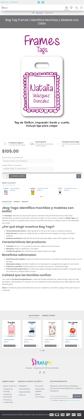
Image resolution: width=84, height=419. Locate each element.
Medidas (25, 202)
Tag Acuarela (14, 188)
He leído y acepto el (65, 400)
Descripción (7, 202)
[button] (41, 196)
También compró (48, 316)
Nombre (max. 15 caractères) (12, 158)
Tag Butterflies (9, 339)
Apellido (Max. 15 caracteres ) (12, 165)
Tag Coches (28, 339)
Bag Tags (39, 13)
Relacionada (34, 316)
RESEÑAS (17, 202)
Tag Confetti (49, 339)
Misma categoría (9, 183)
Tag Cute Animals (71, 339)
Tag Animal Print (42, 188)
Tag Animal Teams (70, 188)
